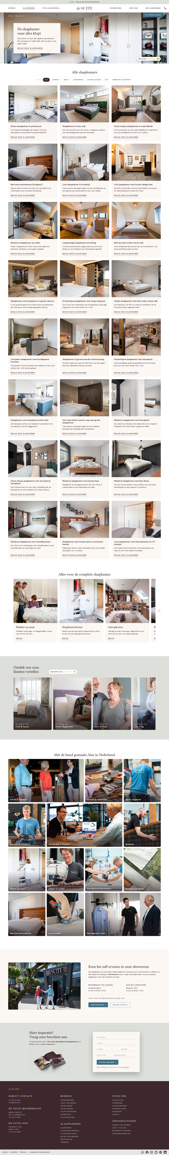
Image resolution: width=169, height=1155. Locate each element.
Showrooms (115, 8)
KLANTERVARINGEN (119, 1106)
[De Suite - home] (84, 8)
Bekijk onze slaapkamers (30, 48)
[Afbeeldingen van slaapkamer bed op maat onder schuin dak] (136, 220)
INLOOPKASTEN (66, 1139)
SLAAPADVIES (66, 1114)
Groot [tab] (66, 80)
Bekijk (19, 638)
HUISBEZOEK (117, 1111)
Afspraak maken (154, 15)
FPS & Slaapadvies (51, 8)
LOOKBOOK (65, 1142)
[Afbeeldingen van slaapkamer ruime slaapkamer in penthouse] (32, 103)
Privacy (23, 1152)
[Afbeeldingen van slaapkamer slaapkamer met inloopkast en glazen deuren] (32, 278)
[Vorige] (9, 610)
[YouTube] (156, 1152)
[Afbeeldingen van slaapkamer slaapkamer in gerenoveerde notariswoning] (84, 336)
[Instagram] (151, 1152)
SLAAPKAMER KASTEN (69, 1133)
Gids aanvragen (152, 8)
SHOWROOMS (117, 1103)
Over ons (133, 8)
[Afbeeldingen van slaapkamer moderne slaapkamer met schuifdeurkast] (32, 519)
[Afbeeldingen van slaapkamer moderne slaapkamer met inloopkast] (136, 397)
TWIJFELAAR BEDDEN (68, 1111)
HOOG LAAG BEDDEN (68, 1103)
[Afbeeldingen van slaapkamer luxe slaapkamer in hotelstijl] (84, 162)
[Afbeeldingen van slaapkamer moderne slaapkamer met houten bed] (84, 458)
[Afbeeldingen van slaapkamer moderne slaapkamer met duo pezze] (136, 458)
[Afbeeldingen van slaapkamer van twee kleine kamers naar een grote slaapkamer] (84, 397)
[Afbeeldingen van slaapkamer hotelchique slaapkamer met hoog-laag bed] (84, 278)
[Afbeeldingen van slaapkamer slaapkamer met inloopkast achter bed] (32, 397)
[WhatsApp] (142, 1152)
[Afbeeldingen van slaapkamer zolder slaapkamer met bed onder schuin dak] (136, 278)
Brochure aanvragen (106, 1062)
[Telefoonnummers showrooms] (165, 8)
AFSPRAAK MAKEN (119, 1109)
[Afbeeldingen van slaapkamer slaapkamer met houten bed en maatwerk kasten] (84, 519)
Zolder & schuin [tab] (94, 80)
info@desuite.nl (14, 1102)
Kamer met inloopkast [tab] (122, 80)
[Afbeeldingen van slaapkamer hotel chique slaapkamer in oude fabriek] (136, 103)
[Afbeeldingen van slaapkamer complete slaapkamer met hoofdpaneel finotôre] (32, 336)
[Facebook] (147, 1152)
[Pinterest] (160, 1152)
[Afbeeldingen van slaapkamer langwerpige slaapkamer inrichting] (84, 220)
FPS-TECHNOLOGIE (68, 1117)
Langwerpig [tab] (78, 80)
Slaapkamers (29, 8)
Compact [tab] (55, 80)
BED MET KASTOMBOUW (69, 1136)
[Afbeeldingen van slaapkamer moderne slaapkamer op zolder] (32, 220)
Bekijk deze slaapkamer (23, 137)
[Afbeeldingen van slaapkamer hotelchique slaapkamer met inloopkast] (136, 336)
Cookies (14, 1152)
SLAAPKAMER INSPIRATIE (70, 1131)
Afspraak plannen (97, 1005)
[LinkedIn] (165, 1152)
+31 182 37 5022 (15, 1100)
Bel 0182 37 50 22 (119, 1005)
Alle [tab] (46, 80)
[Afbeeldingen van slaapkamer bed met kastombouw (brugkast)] (32, 162)
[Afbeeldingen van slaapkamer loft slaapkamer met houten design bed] (136, 162)
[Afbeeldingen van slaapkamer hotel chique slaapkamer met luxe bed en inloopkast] (32, 458)
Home (10, 16)
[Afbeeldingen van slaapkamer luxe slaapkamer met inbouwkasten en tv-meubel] (136, 519)
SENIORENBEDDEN (67, 1100)
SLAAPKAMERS (66, 1128)
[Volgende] (159, 610)
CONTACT (115, 1114)
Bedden (11, 8)
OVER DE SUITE (118, 1100)
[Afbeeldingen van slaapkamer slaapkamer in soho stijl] (84, 103)
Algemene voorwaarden (39, 1152)
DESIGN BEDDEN (67, 1106)
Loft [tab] (106, 80)
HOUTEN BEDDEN (67, 1109)
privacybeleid (124, 1067)
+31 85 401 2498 (15, 1132)
